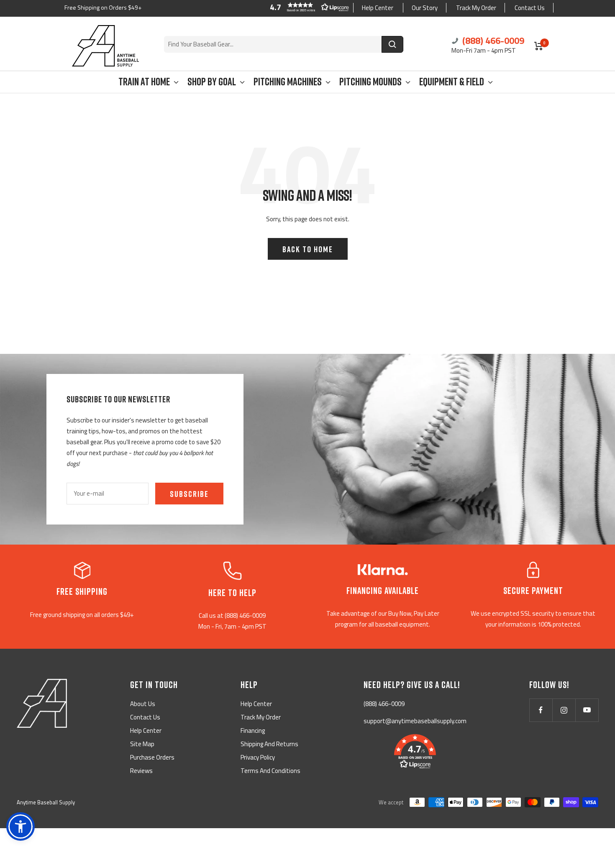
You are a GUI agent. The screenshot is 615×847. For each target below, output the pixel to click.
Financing (253, 730)
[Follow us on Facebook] (540, 710)
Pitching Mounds (370, 82)
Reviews (141, 770)
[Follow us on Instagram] (563, 710)
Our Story (425, 8)
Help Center (377, 8)
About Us (142, 704)
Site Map (142, 744)
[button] (307, 7)
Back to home (307, 249)
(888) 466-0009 (492, 40)
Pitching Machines (288, 82)
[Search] (392, 44)
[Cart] (538, 46)
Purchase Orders (152, 757)
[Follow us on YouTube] (586, 710)
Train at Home (144, 82)
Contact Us (530, 8)
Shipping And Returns (269, 744)
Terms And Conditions (270, 770)
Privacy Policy (258, 757)
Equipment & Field (451, 82)
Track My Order (476, 8)
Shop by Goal (211, 82)
